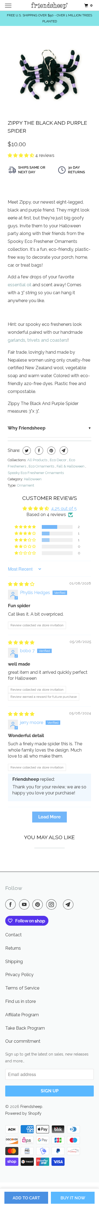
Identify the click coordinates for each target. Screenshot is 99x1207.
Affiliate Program (22, 1014)
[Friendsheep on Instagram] (52, 904)
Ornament (25, 485)
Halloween (33, 479)
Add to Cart (26, 1198)
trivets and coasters (47, 340)
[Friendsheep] (49, 5)
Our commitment (22, 1041)
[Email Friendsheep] (69, 904)
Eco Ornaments (42, 466)
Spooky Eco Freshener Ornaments (36, 473)
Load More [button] (49, 816)
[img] (21, 584)
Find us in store (20, 1001)
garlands (16, 340)
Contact (13, 934)
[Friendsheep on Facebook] (11, 904)
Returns (13, 948)
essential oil (19, 284)
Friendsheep (31, 1106)
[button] (21, 155)
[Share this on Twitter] (26, 450)
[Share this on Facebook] (38, 450)
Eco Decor (58, 460)
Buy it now (73, 1198)
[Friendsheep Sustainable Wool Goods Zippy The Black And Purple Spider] (50, 73)
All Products (37, 460)
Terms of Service (22, 988)
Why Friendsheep (26, 428)
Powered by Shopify (23, 1113)
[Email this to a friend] (63, 450)
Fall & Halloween (71, 466)
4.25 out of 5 (64, 508)
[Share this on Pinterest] (51, 450)
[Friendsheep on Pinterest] (38, 904)
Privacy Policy (19, 974)
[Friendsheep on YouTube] (25, 904)
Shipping (14, 961)
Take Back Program (25, 1028)
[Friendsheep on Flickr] (61, 904)
